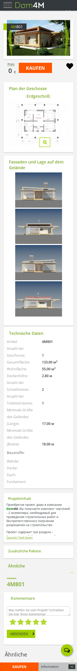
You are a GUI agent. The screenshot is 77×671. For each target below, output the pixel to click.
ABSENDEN (19, 634)
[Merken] (69, 67)
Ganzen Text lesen (19, 537)
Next (67, 38)
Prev (10, 38)
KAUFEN (35, 68)
